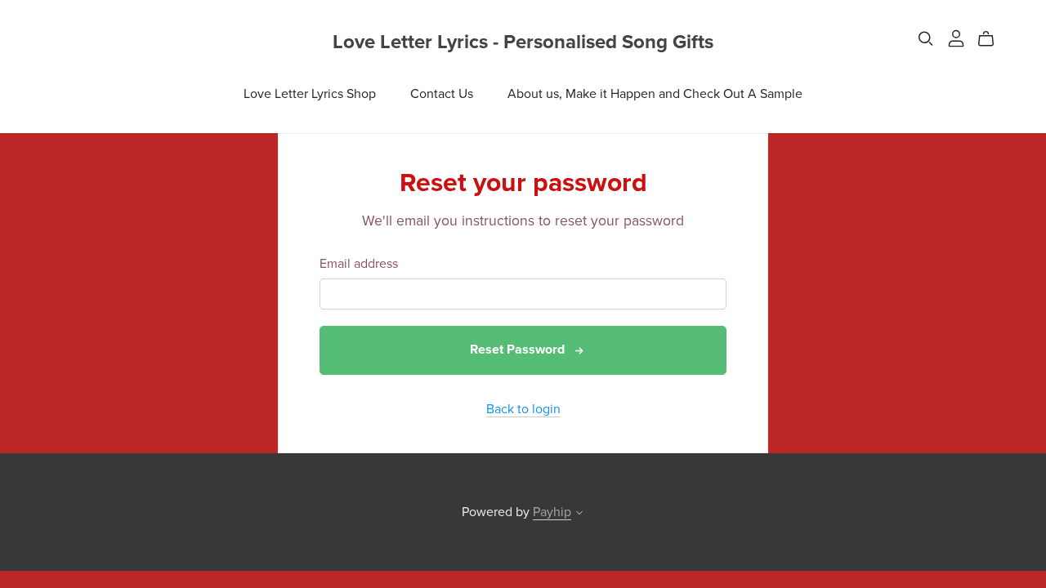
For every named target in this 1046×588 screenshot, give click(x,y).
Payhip (552, 512)
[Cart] (992, 39)
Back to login (523, 409)
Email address (359, 264)
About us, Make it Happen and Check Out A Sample (654, 94)
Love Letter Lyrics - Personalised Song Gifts (523, 42)
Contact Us (441, 94)
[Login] (956, 37)
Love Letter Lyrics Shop (310, 94)
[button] (579, 514)
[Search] (926, 39)
